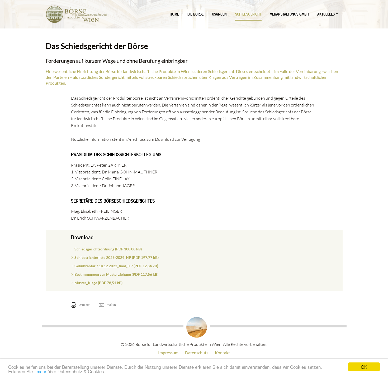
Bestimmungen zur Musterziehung (116, 274)
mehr (41, 372)
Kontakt (222, 352)
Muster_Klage (98, 282)
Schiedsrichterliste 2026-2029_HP (116, 257)
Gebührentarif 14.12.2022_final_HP (116, 266)
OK (364, 367)
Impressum (168, 352)
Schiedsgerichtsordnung (108, 249)
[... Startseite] (76, 14)
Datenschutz (196, 352)
